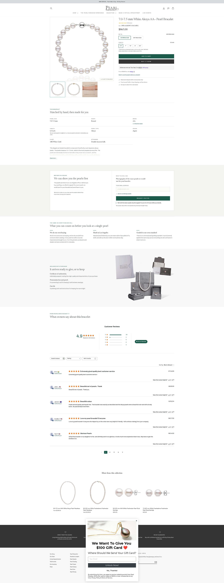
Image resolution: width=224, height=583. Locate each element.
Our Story (52, 554)
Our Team (52, 556)
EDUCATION (111, 13)
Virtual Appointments (55, 559)
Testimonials (53, 561)
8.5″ (140, 45)
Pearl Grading (73, 561)
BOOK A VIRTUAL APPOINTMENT (129, 13)
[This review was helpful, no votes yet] (169, 380)
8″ (135, 45)
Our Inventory (53, 564)
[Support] (168, 8)
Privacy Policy (96, 578)
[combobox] (73, 358)
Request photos (143, 198)
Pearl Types (73, 564)
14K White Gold (124, 37)
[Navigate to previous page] (101, 452)
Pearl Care (72, 569)
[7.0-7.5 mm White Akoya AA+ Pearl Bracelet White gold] (57, 89)
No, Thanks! (112, 571)
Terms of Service (107, 578)
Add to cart (146, 56)
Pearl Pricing (73, 572)
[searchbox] (56, 358)
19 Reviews (129, 23)
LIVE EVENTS (147, 13)
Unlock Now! (112, 565)
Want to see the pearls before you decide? (129, 75)
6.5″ (121, 45)
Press (51, 566)
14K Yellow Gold (137, 37)
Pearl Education (74, 554)
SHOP (75, 13)
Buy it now (146, 61)
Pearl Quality (73, 559)
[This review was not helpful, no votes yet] (172, 380)
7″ (125, 45)
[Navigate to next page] (122, 452)
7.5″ (130, 45)
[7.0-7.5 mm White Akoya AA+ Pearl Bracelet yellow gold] (73, 89)
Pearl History (73, 566)
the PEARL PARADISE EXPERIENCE (92, 13)
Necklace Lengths (74, 556)
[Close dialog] (136, 521)
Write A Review (141, 341)
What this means (138, 123)
